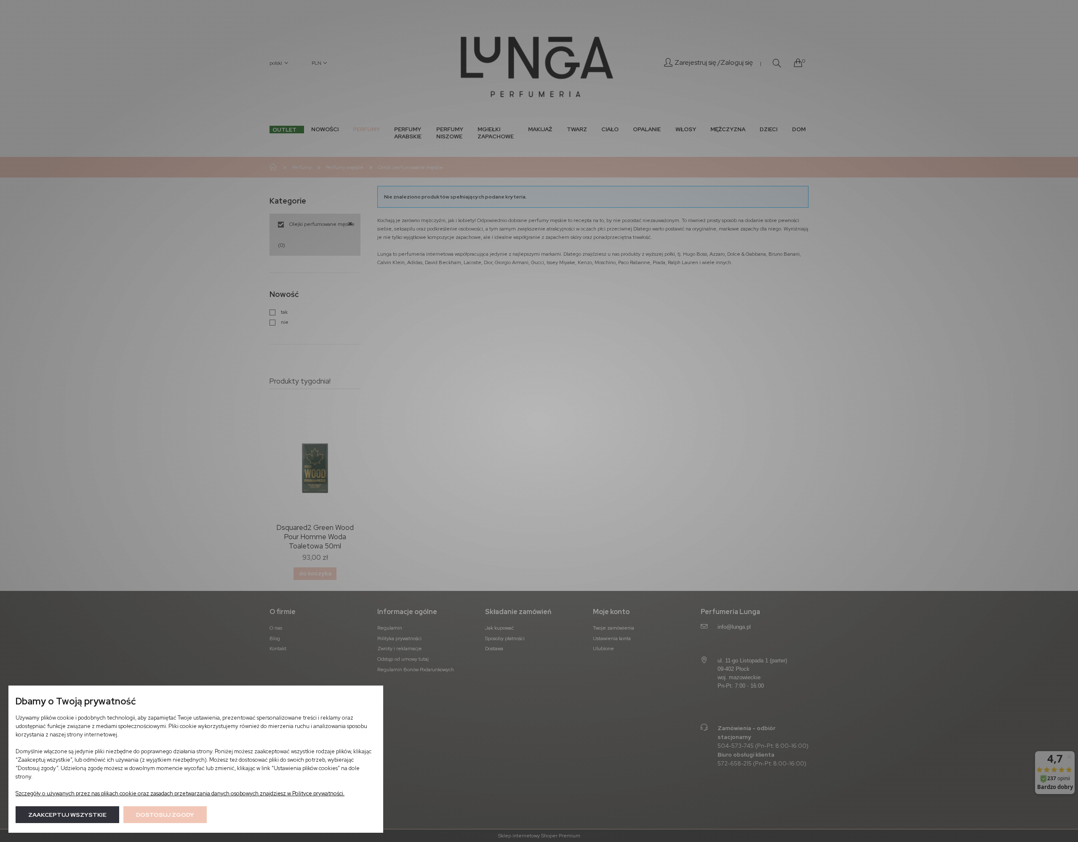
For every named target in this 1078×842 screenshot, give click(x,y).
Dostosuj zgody (165, 814)
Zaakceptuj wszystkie (67, 814)
